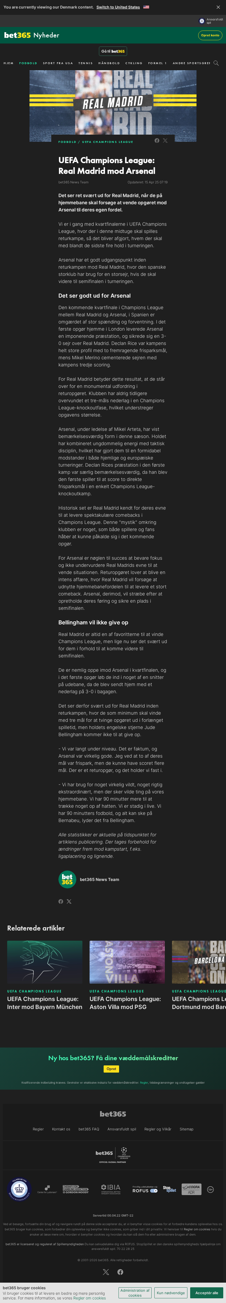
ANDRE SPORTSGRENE (193, 63)
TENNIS (86, 63)
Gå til (105, 51)
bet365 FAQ (89, 1129)
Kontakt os (61, 1129)
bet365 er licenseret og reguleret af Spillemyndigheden (45, 1244)
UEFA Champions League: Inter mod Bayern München (44, 1002)
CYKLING (134, 63)
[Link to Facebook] (157, 143)
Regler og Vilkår (157, 1129)
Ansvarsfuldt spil (215, 21)
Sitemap (186, 1129)
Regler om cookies (89, 1298)
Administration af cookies (135, 1292)
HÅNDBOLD (109, 63)
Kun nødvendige (171, 1293)
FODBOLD (28, 63)
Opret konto (210, 35)
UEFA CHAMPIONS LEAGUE (107, 142)
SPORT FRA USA (58, 63)
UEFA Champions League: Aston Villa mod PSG (125, 1002)
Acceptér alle (206, 1293)
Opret (111, 1069)
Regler (144, 1082)
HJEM (9, 63)
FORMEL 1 (157, 63)
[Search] (216, 63)
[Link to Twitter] (165, 143)
